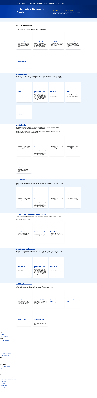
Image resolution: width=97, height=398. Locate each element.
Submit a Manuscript (5, 340)
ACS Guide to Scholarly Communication (31, 214)
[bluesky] (1, 394)
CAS (26, 0)
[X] (1, 392)
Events (2, 370)
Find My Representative (5, 359)
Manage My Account (69, 0)
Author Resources (4, 342)
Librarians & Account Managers (6, 351)
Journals (2, 334)
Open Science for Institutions (6, 353)
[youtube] (1, 396)
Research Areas (32, 3)
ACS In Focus (21, 180)
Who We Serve (39, 3)
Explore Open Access (4, 347)
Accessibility (3, 387)
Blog (2, 368)
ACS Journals (21, 74)
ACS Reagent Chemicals (25, 249)
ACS (17, 0)
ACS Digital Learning (24, 284)
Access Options (51, 3)
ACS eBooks (21, 125)
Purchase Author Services (5, 344)
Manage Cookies (4, 385)
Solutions (45, 3)
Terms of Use (3, 381)
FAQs (2, 362)
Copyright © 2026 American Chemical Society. (8, 379)
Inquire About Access (5, 355)
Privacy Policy (3, 383)
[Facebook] (1, 389)
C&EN (24, 0)
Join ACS (2, 373)
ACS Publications (20, 0)
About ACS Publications (5, 366)
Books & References (4, 336)
